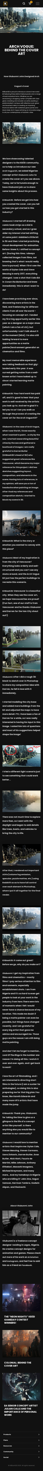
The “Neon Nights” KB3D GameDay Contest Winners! (19, 1319)
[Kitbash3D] (12, 3)
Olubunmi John (26, 175)
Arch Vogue (15, 110)
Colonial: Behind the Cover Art (17, 1364)
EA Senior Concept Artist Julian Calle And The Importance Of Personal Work (21, 1410)
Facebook (27, 1265)
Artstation (33, 1257)
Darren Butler (21, 451)
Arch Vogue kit (9, 171)
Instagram (12, 1261)
